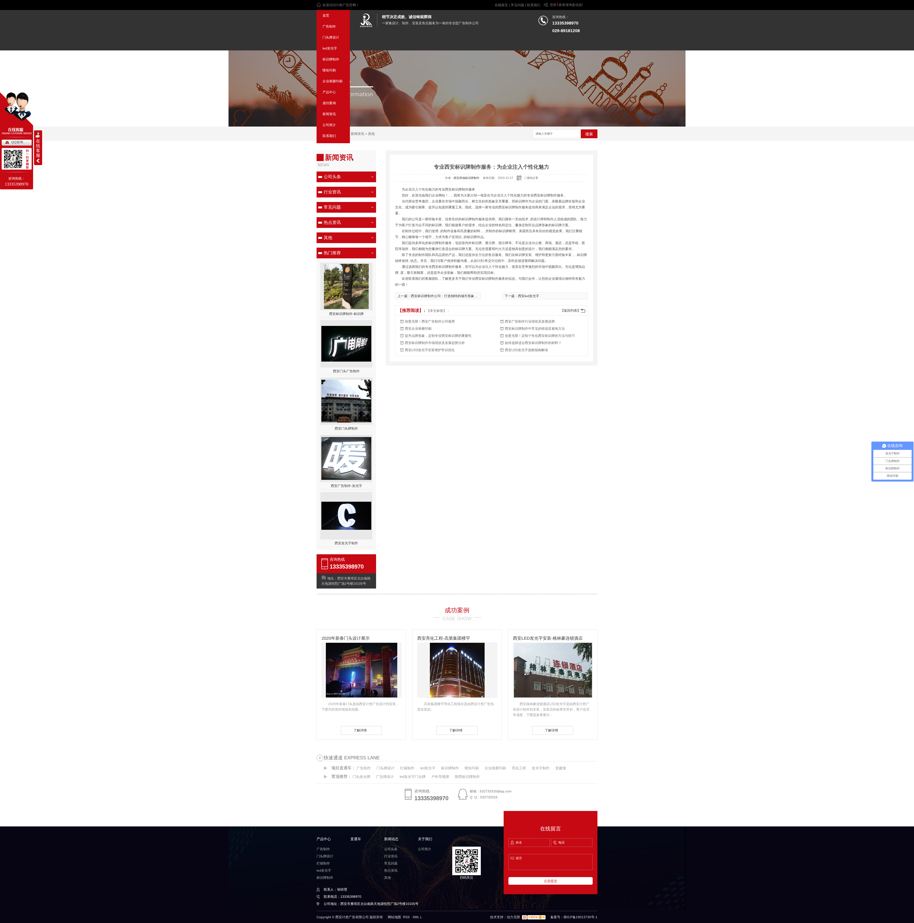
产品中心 (329, 92)
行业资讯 (332, 192)
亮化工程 (519, 768)
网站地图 (394, 917)
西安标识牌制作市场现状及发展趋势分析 (435, 343)
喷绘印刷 (329, 70)
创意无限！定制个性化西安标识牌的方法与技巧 (540, 336)
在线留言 (501, 5)
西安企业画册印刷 (418, 328)
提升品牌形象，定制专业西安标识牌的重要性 (438, 336)
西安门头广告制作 (346, 371)
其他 (371, 134)
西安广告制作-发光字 (346, 486)
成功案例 (329, 103)
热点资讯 (332, 222)
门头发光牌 (361, 777)
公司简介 (329, 125)
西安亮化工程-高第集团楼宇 (443, 638)
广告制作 (329, 26)
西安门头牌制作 (346, 428)
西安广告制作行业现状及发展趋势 (530, 321)
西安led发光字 (528, 296)
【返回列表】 (571, 310)
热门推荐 (332, 252)
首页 (326, 15)
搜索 (589, 134)
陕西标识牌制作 (467, 777)
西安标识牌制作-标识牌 (346, 314)
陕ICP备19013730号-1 (580, 917)
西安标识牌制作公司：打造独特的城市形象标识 (446, 296)
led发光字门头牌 (413, 777)
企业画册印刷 (333, 81)
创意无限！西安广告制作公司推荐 (430, 321)
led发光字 (330, 48)
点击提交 (550, 881)
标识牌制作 (331, 59)
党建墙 (560, 768)
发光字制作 (541, 768)
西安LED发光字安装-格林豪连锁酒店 (548, 638)
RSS (407, 917)
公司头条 (332, 176)
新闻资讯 (329, 114)
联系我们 (533, 5)
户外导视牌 (440, 777)
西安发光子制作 (346, 543)
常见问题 (517, 5)
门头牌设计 (331, 37)
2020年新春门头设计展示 (346, 638)
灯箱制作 (407, 768)
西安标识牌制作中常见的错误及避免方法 (535, 328)
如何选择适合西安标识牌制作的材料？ (533, 343)
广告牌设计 (385, 777)
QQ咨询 (17, 142)
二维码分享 (531, 178)
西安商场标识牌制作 (466, 178)
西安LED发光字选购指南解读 (526, 350)
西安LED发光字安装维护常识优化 (430, 350)
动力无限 (513, 917)
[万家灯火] (534, 917)
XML (416, 917)
